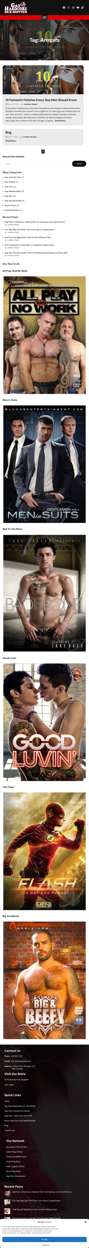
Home (7, 1101)
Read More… (61, 120)
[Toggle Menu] (44, 17)
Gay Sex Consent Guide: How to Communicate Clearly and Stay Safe (36, 252)
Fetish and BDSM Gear (16, 1156)
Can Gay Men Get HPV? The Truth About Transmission (29, 229)
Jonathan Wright (30, 104)
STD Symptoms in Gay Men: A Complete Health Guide (29, 245)
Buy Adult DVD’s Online (16, 1147)
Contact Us (45, 1245)
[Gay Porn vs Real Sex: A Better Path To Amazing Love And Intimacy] (7, 1194)
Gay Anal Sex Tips (13, 177)
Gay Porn (9, 186)
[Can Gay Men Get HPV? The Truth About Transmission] (7, 1202)
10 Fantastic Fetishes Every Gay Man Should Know (41, 100)
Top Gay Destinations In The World (19, 1106)
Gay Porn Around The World (16, 1111)
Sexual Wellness (12, 210)
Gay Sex (8, 196)
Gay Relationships (13, 191)
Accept (44, 1239)
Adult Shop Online (14, 1152)
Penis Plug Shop (13, 1171)
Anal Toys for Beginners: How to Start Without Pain (28, 237)
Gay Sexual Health (13, 200)
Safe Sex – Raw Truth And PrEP (18, 1116)
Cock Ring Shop (13, 1161)
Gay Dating (10, 182)
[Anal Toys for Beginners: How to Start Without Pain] (7, 1211)
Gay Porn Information (15, 1176)
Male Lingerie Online (15, 1166)
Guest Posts (9, 68)
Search (79, 164)
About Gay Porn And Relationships (19, 1120)
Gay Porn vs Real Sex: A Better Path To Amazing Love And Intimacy (35, 222)
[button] (85, 1222)
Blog (9, 132)
